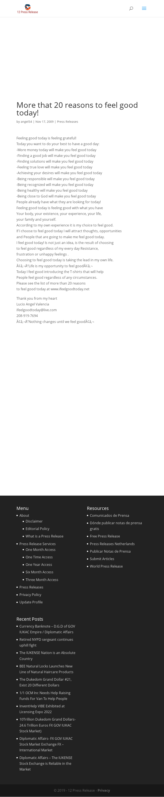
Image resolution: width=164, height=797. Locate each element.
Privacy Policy (30, 594)
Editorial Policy (37, 528)
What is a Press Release (44, 536)
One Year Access (39, 564)
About (24, 515)
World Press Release (106, 566)
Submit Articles (102, 558)
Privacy (104, 790)
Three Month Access (42, 579)
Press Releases (67, 122)
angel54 (26, 122)
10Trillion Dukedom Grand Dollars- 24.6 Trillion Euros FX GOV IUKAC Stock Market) (47, 725)
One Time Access (39, 557)
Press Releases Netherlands (112, 544)
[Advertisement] (82, 59)
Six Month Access (39, 572)
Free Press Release (105, 536)
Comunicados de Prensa (109, 515)
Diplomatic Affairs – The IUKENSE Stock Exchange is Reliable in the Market (45, 763)
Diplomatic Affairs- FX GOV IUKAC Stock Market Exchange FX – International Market (46, 744)
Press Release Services (37, 544)
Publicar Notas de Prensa (110, 551)
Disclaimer (34, 521)
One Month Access (41, 549)
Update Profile (31, 602)
